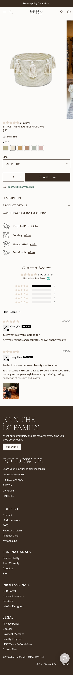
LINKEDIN (8, 490)
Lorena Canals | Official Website (28, 657)
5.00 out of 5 (45, 274)
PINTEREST (9, 495)
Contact (7, 515)
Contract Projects (13, 595)
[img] (11, 321)
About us (8, 568)
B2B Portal (9, 590)
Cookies (7, 628)
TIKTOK (7, 485)
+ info (34, 226)
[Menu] (4, 12)
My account (10, 540)
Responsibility (11, 558)
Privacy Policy (11, 623)
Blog (5, 573)
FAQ (5, 525)
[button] (11, 122)
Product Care (10, 535)
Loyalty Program (12, 639)
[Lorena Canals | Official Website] (36, 12)
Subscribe (12, 446)
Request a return (12, 530)
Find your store (11, 520)
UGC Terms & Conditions (17, 644)
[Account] (61, 12)
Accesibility (10, 649)
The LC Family (11, 563)
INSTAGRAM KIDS (13, 479)
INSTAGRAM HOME (14, 474)
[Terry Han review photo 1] (11, 391)
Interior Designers (13, 606)
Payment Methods (13, 633)
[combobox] (46, 664)
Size (5, 156)
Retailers (8, 601)
